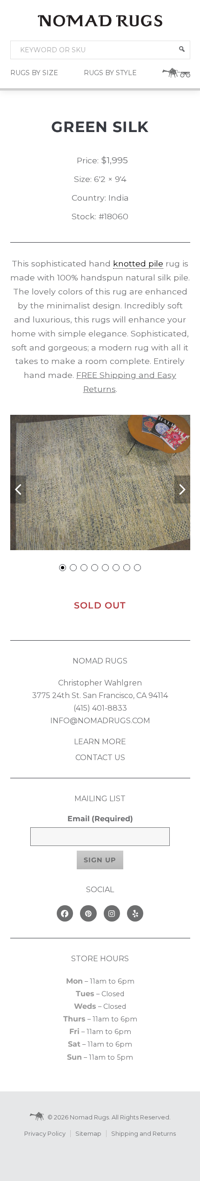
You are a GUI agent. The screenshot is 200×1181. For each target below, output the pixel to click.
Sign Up (100, 860)
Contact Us (100, 757)
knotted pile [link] (138, 263)
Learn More (100, 741)
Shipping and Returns (143, 1133)
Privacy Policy (45, 1133)
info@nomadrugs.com (100, 720)
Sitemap (88, 1133)
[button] (181, 49)
